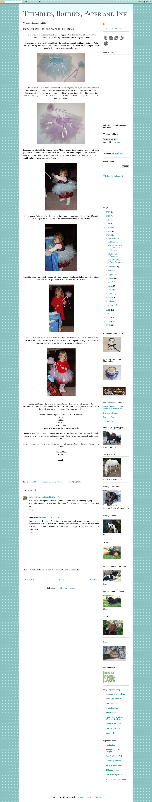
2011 (108, 310)
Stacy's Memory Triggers (116, 756)
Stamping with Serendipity (116, 779)
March (111, 297)
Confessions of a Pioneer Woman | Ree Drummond (116, 718)
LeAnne (32, 496)
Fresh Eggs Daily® (113, 698)
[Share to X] (75, 482)
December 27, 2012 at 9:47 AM (51, 517)
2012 (108, 235)
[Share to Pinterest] (79, 482)
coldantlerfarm (112, 707)
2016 (108, 219)
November (112, 266)
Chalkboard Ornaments (113, 254)
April (110, 293)
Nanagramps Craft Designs (113, 750)
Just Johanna (108, 421)
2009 (108, 317)
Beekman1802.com (113, 723)
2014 (108, 227)
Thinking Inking (112, 770)
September (112, 274)
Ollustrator (81, 797)
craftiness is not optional (115, 693)
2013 (108, 231)
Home (61, 579)
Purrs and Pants (109, 417)
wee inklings (111, 744)
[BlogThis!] (73, 482)
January (111, 305)
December (112, 238)
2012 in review (113, 241)
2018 (108, 212)
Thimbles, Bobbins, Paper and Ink (75, 13)
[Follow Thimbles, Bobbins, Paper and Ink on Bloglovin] (113, 154)
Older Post (93, 579)
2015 (108, 223)
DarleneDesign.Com (114, 774)
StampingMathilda (113, 760)
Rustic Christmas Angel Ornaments (115, 260)
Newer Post (29, 579)
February (112, 301)
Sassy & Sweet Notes (114, 765)
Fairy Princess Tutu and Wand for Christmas (115, 247)
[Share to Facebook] (77, 482)
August (111, 278)
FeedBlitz (116, 142)
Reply (31, 509)
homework (110, 733)
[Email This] (70, 482)
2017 (108, 216)
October (111, 270)
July (110, 282)
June (110, 286)
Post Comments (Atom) (66, 588)
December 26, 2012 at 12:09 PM (48, 497)
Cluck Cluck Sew (113, 728)
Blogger (98, 797)
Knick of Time (111, 703)
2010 (108, 313)
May (110, 289)
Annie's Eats (111, 712)
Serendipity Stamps (110, 413)
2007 (108, 325)
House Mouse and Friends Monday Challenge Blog (113, 407)
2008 (108, 321)
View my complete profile (113, 28)
